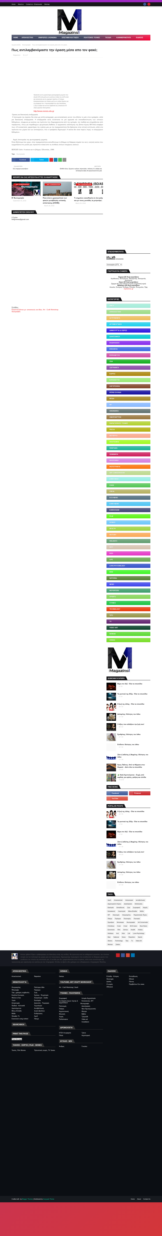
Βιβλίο (84, 1014)
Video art (85, 1019)
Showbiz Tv (16, 1016)
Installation (85, 1022)
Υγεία (13, 1000)
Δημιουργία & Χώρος (118, 330)
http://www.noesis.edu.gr (44, 111)
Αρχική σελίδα (16, 45)
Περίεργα (113, 436)
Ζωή (35, 992)
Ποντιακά (113, 448)
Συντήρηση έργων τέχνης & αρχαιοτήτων (68, 1002)
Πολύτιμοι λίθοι (39, 987)
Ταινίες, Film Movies (19, 1050)
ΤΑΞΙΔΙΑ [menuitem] (108, 37)
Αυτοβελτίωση (39, 1008)
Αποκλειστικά (115, 312)
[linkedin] (133, 955)
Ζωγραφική (114, 368)
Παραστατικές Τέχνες (118, 423)
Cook (111, 485)
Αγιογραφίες (16, 311)
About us (21, 4)
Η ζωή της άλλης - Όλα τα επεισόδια (130, 704)
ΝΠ (110, 405)
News (111, 584)
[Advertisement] (57, 289)
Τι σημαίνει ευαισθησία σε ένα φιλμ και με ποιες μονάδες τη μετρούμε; (88, 199)
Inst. (111, 547)
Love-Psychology (117, 566)
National (113, 578)
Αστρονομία (114, 318)
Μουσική (62, 1014)
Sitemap (47, 4)
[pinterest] (148, 4)
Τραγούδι (85, 1016)
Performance (63, 1019)
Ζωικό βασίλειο (39, 1011)
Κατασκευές (114, 380)
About (139, 1199)
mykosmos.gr (128, 289)
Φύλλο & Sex (16, 998)
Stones (112, 603)
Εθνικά (131, 979)
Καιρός (112, 374)
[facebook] (144, 4)
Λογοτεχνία (114, 386)
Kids (111, 553)
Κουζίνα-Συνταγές (18, 995)
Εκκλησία (113, 349)
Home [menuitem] (15, 37)
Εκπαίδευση (114, 355)
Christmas (114, 479)
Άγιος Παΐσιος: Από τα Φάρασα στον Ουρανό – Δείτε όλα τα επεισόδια (131, 766)
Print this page (17, 1039)
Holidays (113, 541)
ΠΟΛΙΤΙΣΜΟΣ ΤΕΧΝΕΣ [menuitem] (92, 37)
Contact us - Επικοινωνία (34, 4)
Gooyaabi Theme (48, 1199)
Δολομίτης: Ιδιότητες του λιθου (128, 714)
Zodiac (112, 640)
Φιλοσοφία (15, 990)
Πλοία (61, 1035)
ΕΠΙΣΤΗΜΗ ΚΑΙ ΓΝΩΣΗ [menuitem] (70, 37)
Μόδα (111, 398)
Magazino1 (16, 55)
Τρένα (84, 1033)
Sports (112, 597)
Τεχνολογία (38, 1006)
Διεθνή (108, 981)
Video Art (113, 628)
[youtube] (117, 798)
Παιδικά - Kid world (18, 1006)
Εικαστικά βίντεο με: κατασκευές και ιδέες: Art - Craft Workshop (35, 310)
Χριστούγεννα (16, 1008)
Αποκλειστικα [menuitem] (27, 37)
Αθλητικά (109, 987)
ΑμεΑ (111, 306)
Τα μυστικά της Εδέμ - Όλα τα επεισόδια (132, 694)
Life (111, 559)
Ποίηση (61, 1009)
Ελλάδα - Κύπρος (112, 976)
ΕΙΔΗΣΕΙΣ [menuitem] (139, 37)
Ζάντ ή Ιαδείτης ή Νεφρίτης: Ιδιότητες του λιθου (132, 756)
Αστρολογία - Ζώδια (41, 998)
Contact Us (146, 1199)
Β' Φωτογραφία (18, 198)
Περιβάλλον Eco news (136, 984)
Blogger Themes (27, 1199)
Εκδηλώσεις (114, 343)
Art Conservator (117, 473)
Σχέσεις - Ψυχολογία (41, 995)
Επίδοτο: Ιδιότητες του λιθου (128, 744)
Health (112, 529)
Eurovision (114, 510)
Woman (112, 634)
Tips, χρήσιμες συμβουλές (20, 992)
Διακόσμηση (114, 337)
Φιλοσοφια (113, 460)
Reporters (114, 590)
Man (111, 572)
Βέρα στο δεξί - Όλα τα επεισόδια (129, 684)
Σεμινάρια (113, 454)
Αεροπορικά (86, 1035)
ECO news (113, 498)
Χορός (61, 1016)
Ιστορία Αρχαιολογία (89, 998)
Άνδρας (61, 1046)
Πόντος (131, 981)
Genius (112, 522)
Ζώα (111, 361)
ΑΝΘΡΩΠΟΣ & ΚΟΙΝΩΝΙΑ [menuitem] (47, 37)
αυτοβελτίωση (115, 324)
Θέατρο (84, 1011)
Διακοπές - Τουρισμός (41, 1003)
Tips (111, 615)
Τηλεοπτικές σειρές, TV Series (44, 1050)
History (112, 535)
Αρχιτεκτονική (64, 1011)
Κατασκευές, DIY (87, 1001)
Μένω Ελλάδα (115, 392)
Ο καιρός (109, 984)
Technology (114, 609)
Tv (110, 621)
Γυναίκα (84, 1046)
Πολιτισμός (114, 442)
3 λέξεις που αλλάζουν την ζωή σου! (130, 724)
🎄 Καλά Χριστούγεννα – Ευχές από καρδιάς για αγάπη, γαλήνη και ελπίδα (131, 776)
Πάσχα (112, 429)
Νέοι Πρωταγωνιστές (89, 1009)
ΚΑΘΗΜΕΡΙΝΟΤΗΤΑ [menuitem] (123, 37)
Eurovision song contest (20, 1019)
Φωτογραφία (26, 45)
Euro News (114, 504)
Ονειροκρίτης (115, 417)
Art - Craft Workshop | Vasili (68, 987)
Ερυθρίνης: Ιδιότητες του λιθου (129, 734)
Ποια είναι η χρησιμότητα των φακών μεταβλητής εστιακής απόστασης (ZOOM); (55, 200)
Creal (112, 491)
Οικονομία (114, 411)
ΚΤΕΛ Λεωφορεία (65, 1033)
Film (111, 516)
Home (14, 4)
